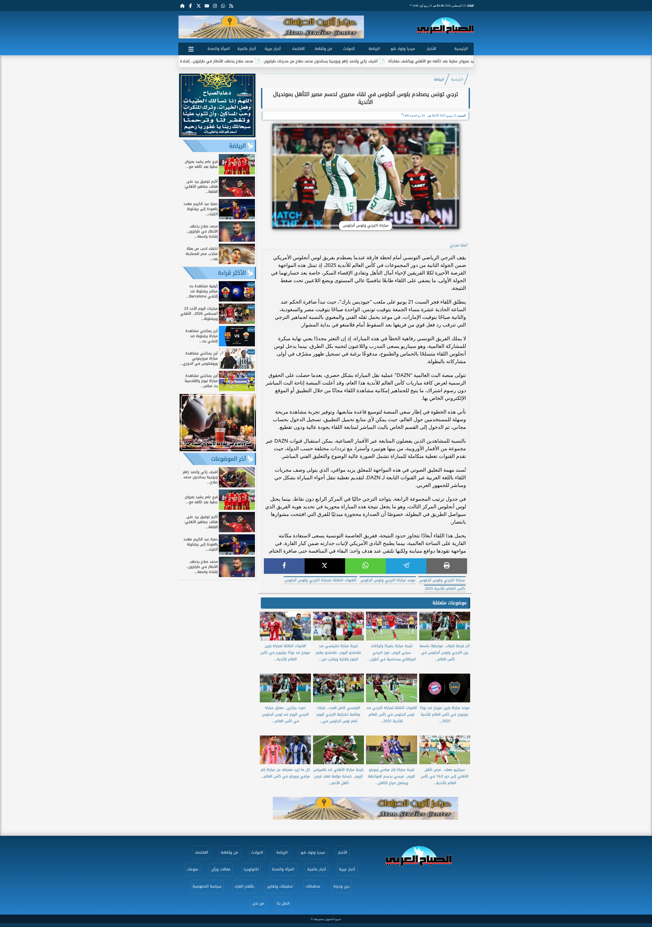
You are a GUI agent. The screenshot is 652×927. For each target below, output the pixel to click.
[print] (446, 566)
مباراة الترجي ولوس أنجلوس (442, 580)
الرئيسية (461, 48)
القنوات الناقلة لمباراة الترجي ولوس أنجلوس (320, 580)
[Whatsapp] (223, 6)
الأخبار (431, 48)
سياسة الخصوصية (207, 886)
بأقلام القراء (244, 886)
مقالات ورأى (220, 869)
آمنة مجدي (458, 245)
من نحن (258, 903)
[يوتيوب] (207, 6)
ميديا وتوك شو (403, 48)
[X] (325, 566)
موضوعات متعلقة (449, 602)
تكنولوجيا (251, 869)
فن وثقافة (323, 48)
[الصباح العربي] (445, 26)
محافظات (313, 886)
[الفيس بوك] (190, 6)
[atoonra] (365, 808)
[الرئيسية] (182, 6)
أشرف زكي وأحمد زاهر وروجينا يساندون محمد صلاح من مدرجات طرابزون (369, 61)
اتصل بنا (283, 903)
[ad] (217, 136)
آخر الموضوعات (228, 459)
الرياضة (374, 48)
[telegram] (406, 566)
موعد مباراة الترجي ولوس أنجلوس (387, 580)
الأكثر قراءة (232, 273)
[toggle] (191, 48)
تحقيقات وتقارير (280, 886)
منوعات (192, 869)
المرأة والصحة (219, 48)
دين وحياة (341, 886)
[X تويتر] (199, 6)
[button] (184, 27)
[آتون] (271, 27)
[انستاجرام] (215, 6)
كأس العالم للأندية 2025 (445, 588)
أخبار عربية (273, 48)
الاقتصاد (298, 48)
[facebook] (284, 566)
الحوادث (349, 48)
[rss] (231, 6)
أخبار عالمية (246, 48)
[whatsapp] (365, 566)
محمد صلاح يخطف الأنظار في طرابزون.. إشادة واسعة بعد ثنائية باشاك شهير (240, 61)
